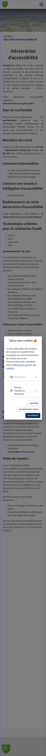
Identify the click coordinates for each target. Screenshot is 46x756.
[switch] (9, 390)
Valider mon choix (28, 409)
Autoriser (32, 415)
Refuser (34, 403)
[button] (23, 377)
